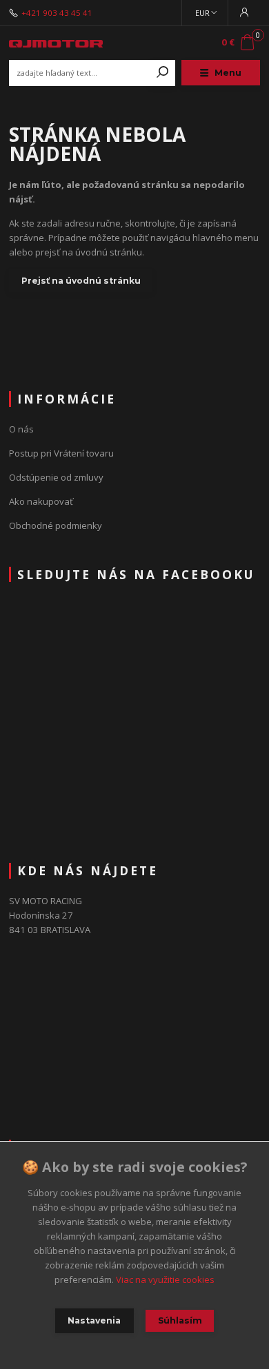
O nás (21, 429)
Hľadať (163, 73)
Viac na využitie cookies (165, 1279)
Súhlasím (180, 1320)
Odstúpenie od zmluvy (56, 477)
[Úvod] (56, 42)
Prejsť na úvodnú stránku (81, 280)
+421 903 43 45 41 (56, 13)
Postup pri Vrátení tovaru (61, 453)
